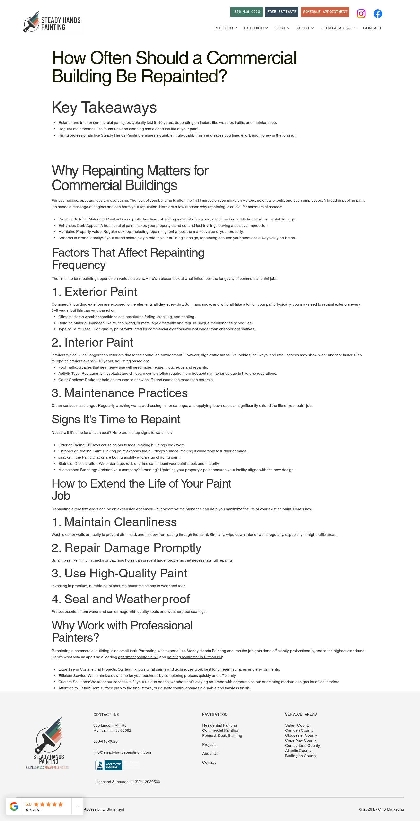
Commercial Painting (220, 730)
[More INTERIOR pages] (236, 28)
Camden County (299, 730)
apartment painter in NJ (138, 657)
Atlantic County (298, 750)
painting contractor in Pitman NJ (194, 657)
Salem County (297, 725)
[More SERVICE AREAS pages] (355, 28)
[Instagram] (361, 13)
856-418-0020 (105, 741)
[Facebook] (378, 13)
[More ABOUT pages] (312, 28)
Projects (209, 744)
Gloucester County (301, 735)
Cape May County (300, 740)
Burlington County (300, 755)
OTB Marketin (390, 809)
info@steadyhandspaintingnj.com (122, 752)
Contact (209, 762)
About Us (210, 753)
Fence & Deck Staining (222, 735)
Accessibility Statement (104, 809)
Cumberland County (302, 745)
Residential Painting (219, 725)
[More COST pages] (288, 28)
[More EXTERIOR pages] (266, 28)
